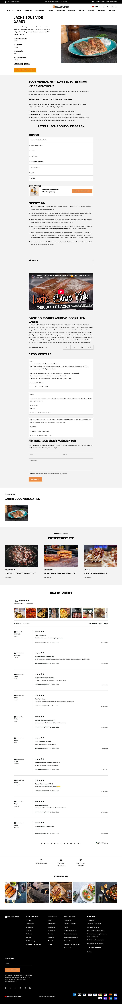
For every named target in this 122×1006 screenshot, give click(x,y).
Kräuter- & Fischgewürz (48, 235)
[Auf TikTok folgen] (25, 988)
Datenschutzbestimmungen (40, 448)
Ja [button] (50, 642)
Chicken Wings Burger (95, 573)
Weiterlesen (8, 577)
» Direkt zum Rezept (25, 70)
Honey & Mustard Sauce (50, 190)
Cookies (89, 952)
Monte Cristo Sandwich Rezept (60, 573)
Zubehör (91, 10)
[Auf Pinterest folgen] (15, 988)
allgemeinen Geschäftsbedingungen (81, 445)
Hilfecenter (67, 920)
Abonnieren (12, 970)
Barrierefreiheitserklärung (95, 944)
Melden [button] (53, 642)
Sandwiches (48, 570)
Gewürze (71, 10)
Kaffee (50, 944)
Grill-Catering (30, 941)
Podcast (28, 934)
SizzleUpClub (68, 948)
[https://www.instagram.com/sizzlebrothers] (15, 892)
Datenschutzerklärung (94, 924)
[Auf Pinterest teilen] (82, 347)
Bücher (81, 10)
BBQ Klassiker (10, 570)
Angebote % (52, 924)
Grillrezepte (30, 924)
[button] (19, 613)
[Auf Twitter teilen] (74, 347)
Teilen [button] (57, 642)
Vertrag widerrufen (95, 948)
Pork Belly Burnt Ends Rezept (20, 573)
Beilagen (87, 570)
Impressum (90, 920)
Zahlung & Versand (70, 924)
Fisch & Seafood (18, 64)
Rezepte (112, 10)
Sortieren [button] (17, 624)
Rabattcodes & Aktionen (72, 944)
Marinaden (61, 10)
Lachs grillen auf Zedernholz (81, 342)
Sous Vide (27, 64)
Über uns (29, 931)
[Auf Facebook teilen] (66, 347)
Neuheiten (28, 10)
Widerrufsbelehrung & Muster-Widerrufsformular (96, 935)
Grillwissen (29, 927)
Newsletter (67, 941)
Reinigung (101, 10)
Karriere (28, 938)
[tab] (95, 624)
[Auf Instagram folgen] (10, 988)
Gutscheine (51, 927)
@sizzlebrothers (61, 876)
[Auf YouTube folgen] (20, 988)
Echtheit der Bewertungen (95, 940)
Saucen (50, 10)
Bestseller (40, 10)
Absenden (35, 479)
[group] (24, 601)
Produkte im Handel (70, 934)
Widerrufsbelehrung (70, 931)
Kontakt (66, 927)
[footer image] (12, 917)
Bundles (10, 10)
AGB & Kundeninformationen (96, 931)
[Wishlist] (104, 7)
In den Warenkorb (82, 191)
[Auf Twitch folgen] (30, 988)
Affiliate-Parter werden (33, 944)
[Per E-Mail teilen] (89, 347)
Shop (19, 10)
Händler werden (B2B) (71, 938)
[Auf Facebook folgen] (5, 988)
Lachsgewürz (35, 167)
